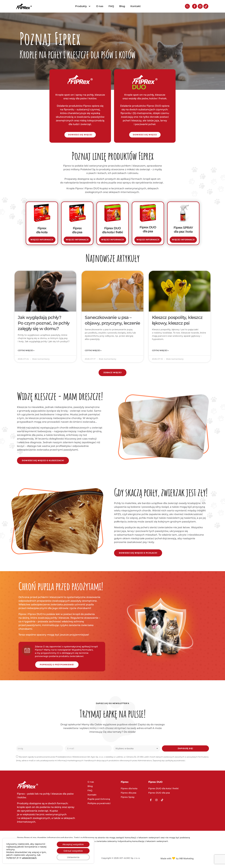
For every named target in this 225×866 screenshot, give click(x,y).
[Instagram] (200, 6)
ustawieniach (29, 857)
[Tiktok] (205, 6)
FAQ (111, 6)
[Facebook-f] (194, 6)
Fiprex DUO (155, 781)
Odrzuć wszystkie (73, 850)
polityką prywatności (175, 760)
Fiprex (124, 781)
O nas (99, 6)
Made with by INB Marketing (177, 858)
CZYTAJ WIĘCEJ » (26, 350)
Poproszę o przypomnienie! (57, 664)
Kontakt (135, 6)
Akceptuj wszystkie (73, 844)
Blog (122, 6)
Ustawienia (73, 857)
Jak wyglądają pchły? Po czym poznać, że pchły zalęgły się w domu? (43, 323)
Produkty (81, 6)
